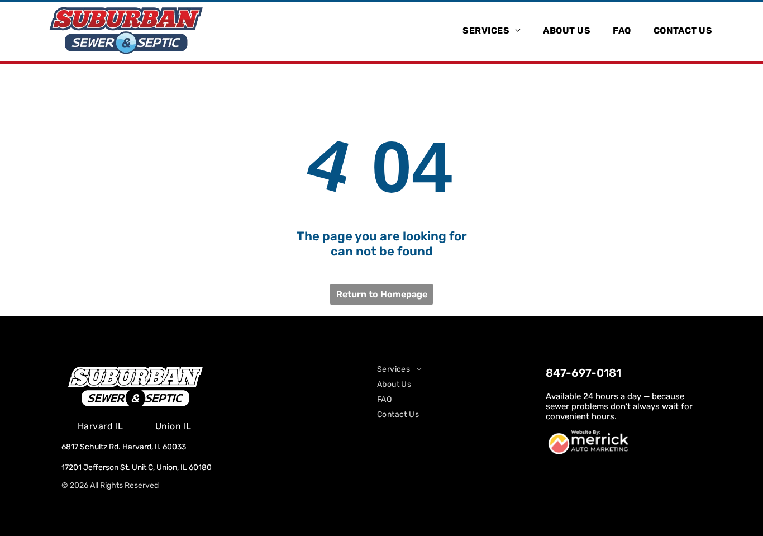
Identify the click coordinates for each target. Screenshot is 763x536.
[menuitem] (491, 30)
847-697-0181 (583, 373)
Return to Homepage (381, 294)
